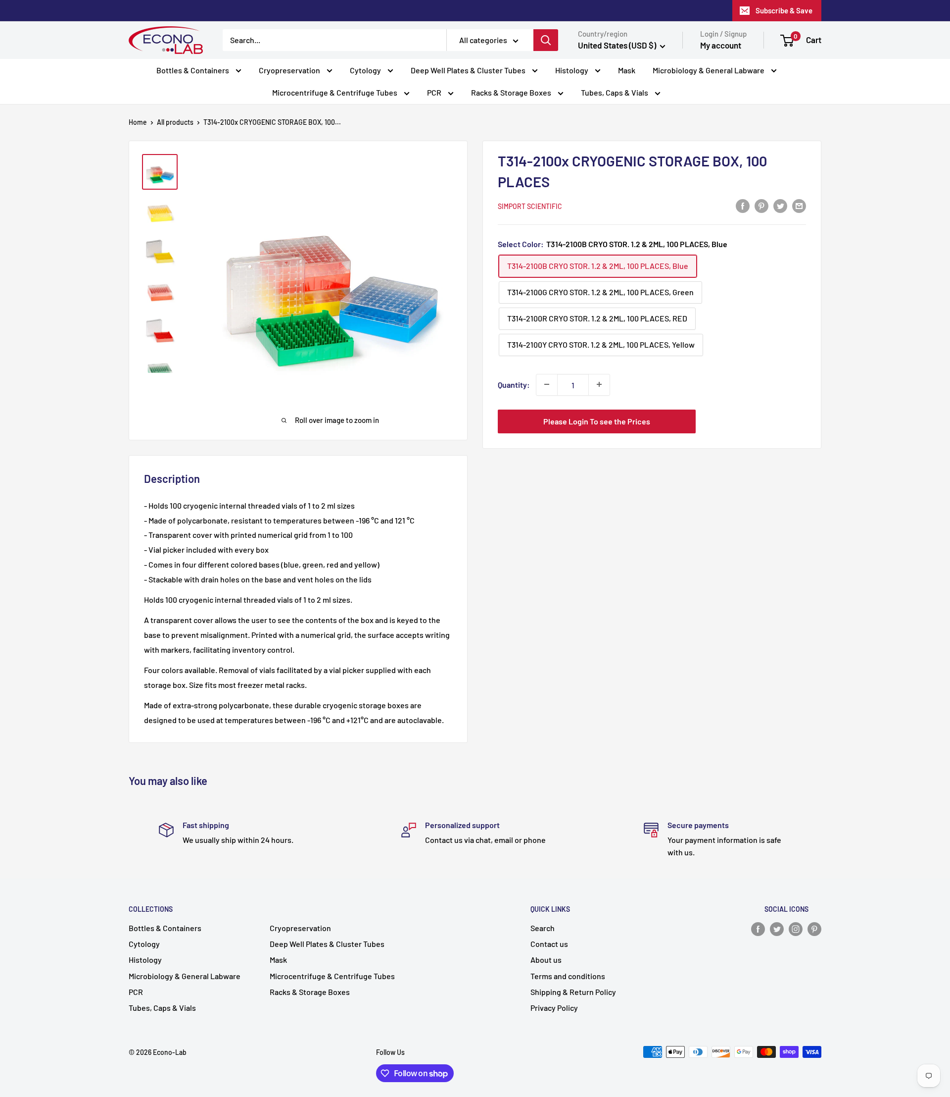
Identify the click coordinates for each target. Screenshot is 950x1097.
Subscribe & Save (784, 10)
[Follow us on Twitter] (777, 929)
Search (542, 928)
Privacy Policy (554, 1007)
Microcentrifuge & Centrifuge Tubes (335, 92)
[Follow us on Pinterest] (814, 929)
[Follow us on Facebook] (758, 929)
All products (175, 122)
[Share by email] (799, 205)
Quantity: (514, 384)
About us (546, 959)
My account (720, 45)
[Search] (545, 40)
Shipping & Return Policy (573, 991)
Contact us (549, 943)
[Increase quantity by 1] (599, 384)
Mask (626, 70)
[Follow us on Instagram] (796, 929)
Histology (572, 70)
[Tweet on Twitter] (780, 205)
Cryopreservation (290, 70)
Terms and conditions (567, 976)
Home (138, 122)
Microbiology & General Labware (709, 70)
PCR (435, 92)
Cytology (366, 70)
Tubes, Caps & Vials (615, 92)
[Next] (454, 278)
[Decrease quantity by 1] (546, 384)
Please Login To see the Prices (596, 420)
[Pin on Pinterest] (761, 205)
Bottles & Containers (193, 70)
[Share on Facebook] (743, 205)
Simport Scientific (530, 206)
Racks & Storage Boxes (512, 92)
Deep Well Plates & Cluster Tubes (469, 70)
